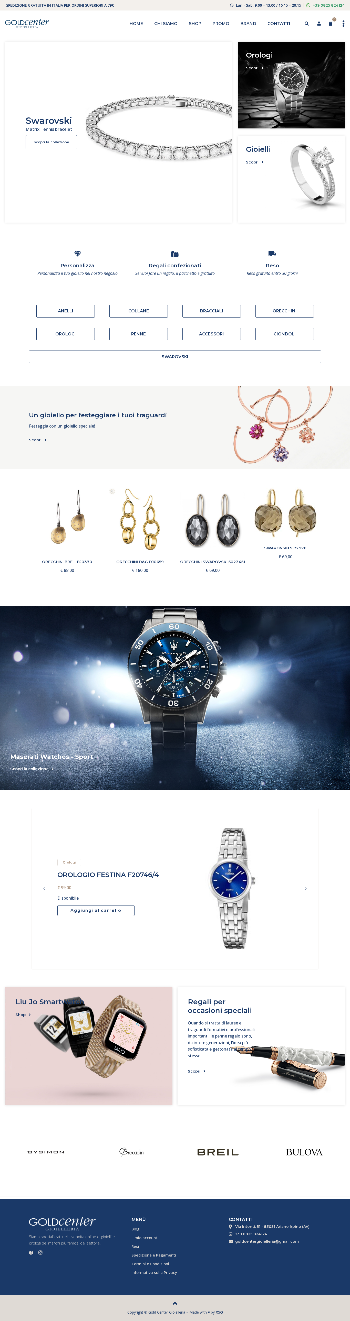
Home (136, 23)
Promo (221, 23)
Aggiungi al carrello (95, 910)
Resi (135, 1246)
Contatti (278, 23)
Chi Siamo (166, 23)
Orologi (69, 862)
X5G (219, 1312)
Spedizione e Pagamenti (153, 1255)
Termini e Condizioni (150, 1263)
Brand (248, 23)
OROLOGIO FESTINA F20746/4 (108, 875)
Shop (195, 23)
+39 (329, 5)
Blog (135, 1228)
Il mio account (144, 1237)
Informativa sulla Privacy (154, 1272)
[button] (44, 888)
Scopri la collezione (51, 142)
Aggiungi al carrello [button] (73, 525)
